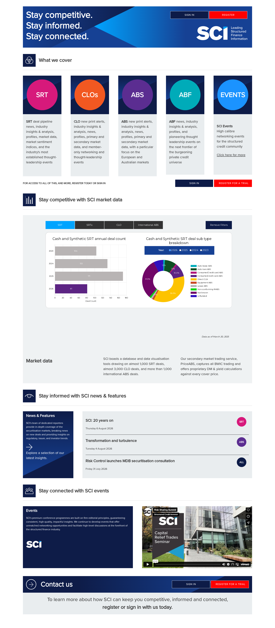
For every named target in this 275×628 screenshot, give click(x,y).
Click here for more (231, 155)
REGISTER (228, 15)
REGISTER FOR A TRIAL (234, 183)
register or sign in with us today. (137, 607)
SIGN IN (189, 15)
